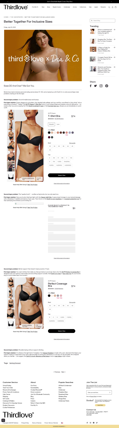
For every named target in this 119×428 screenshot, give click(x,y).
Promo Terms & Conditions (11, 392)
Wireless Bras (63, 396)
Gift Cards (6, 398)
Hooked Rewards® (36, 390)
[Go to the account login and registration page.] (112, 7)
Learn (96, 7)
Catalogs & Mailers (8, 401)
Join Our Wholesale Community (40, 394)
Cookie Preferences (9, 407)
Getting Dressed (14, 363)
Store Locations (35, 392)
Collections (83, 7)
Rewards (103, 7)
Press (32, 398)
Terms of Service (36, 423)
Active (75, 7)
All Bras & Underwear (65, 385)
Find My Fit (35, 7)
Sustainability (35, 388)
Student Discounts (8, 405)
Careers (33, 401)
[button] (59, 426)
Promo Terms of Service (51, 423)
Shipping (5, 396)
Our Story (34, 385)
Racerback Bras (63, 394)
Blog (32, 396)
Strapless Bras (63, 392)
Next (63, 372)
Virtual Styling (7, 385)
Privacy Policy (93, 396)
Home (6, 17)
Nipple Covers (57, 7)
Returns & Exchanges (9, 390)
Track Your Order (8, 388)
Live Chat (89, 414)
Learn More (100, 405)
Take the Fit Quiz (32, 184)
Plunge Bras (62, 398)
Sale (90, 7)
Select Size (61, 175)
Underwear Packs (64, 401)
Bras (48, 7)
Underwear (67, 7)
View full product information (62, 183)
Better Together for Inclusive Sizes (40, 17)
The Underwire (16, 17)
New (43, 7)
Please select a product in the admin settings (58, 206)
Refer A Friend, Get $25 (38, 403)
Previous (57, 372)
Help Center (6, 394)
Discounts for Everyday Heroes (12, 403)
